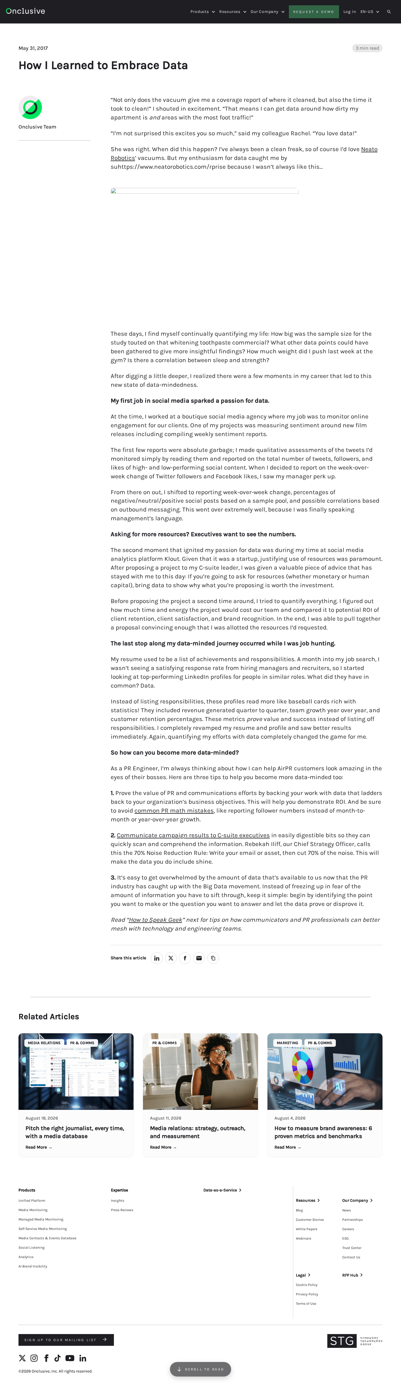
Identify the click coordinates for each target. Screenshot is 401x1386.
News (346, 1210)
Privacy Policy (307, 1294)
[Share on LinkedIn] (157, 958)
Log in (349, 11)
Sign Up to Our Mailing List (61, 1340)
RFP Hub (350, 1275)
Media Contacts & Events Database (47, 1238)
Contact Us (351, 1257)
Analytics (25, 1257)
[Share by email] (199, 958)
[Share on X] (171, 958)
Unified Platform (31, 1200)
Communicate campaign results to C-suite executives (193, 835)
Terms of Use (306, 1303)
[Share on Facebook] (185, 958)
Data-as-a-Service (220, 1190)
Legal (301, 1275)
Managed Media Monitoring (40, 1219)
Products (200, 11)
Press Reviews (122, 1210)
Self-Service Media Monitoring (42, 1229)
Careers (348, 1229)
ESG (345, 1238)
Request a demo (314, 12)
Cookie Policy (307, 1285)
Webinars (303, 1238)
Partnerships (352, 1220)
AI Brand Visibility (32, 1266)
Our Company (265, 11)
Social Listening (31, 1247)
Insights (117, 1200)
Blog (299, 1210)
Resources (229, 11)
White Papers (306, 1229)
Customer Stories (310, 1220)
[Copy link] (213, 958)
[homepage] (25, 12)
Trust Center (351, 1248)
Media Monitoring (33, 1210)
